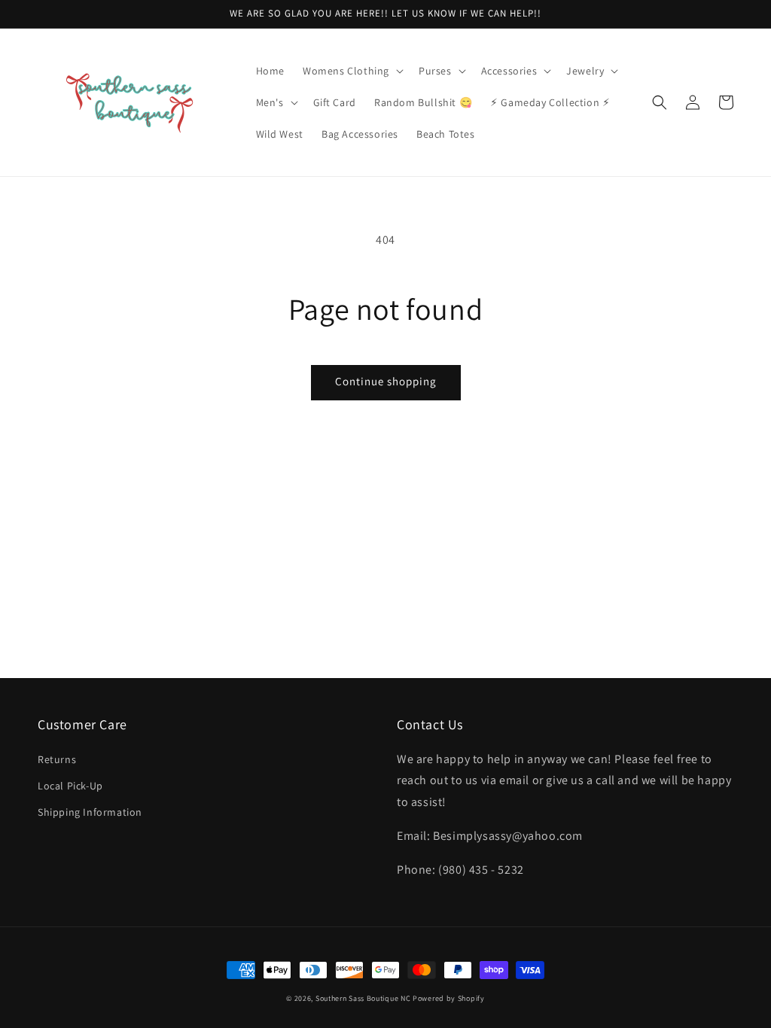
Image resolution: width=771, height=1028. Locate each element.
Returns (57, 759)
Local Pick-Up (70, 785)
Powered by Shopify (449, 998)
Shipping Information (90, 812)
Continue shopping (386, 381)
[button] (352, 71)
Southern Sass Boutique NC (363, 998)
